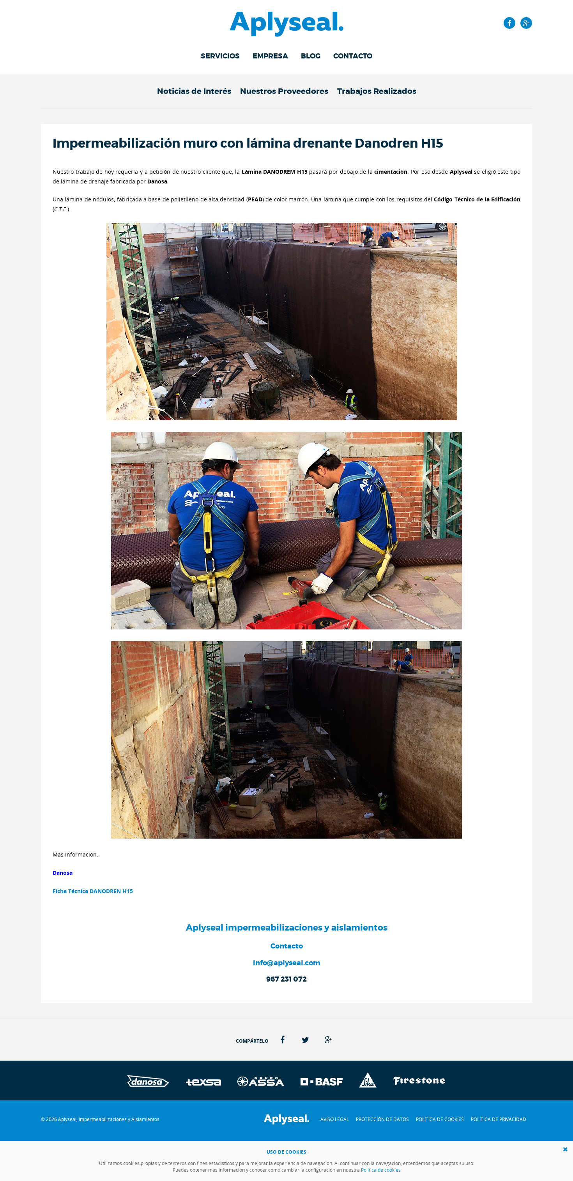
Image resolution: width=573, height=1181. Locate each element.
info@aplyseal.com (286, 963)
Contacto (352, 56)
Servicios (220, 56)
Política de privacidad (498, 1119)
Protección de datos (382, 1119)
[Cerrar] (565, 1149)
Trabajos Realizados (376, 91)
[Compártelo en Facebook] (283, 1040)
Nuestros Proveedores (284, 91)
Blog (310, 56)
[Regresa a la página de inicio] (286, 18)
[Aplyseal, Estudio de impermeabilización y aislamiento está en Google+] (526, 23)
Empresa (270, 56)
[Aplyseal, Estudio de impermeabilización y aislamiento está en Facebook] (509, 23)
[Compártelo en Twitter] (306, 1040)
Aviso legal (334, 1119)
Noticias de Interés (194, 91)
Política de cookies (440, 1119)
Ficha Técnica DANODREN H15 (93, 891)
